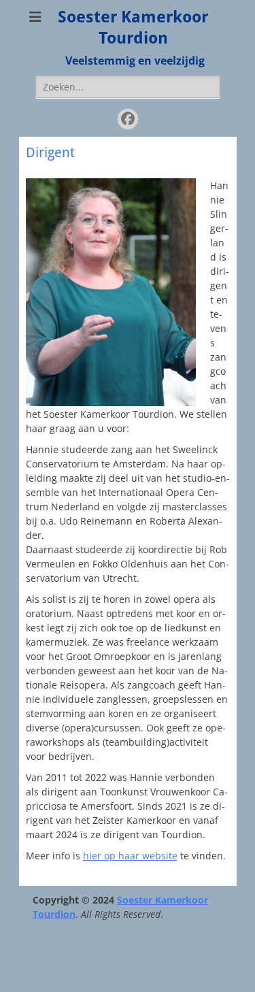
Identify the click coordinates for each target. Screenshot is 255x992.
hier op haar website (130, 855)
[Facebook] (128, 119)
